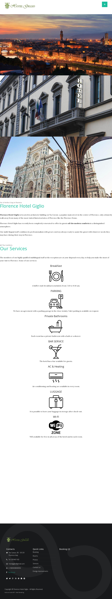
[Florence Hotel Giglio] (20, 5)
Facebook (11, 572)
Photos (35, 560)
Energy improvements (40, 571)
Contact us (36, 567)
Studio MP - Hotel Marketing (16, 592)
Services (35, 564)
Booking (35, 552)
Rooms (35, 556)
